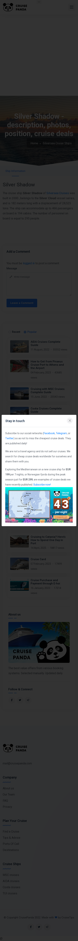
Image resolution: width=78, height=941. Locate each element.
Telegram (61, 433)
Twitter (9, 438)
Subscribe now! (42, 484)
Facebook (49, 433)
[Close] (70, 421)
